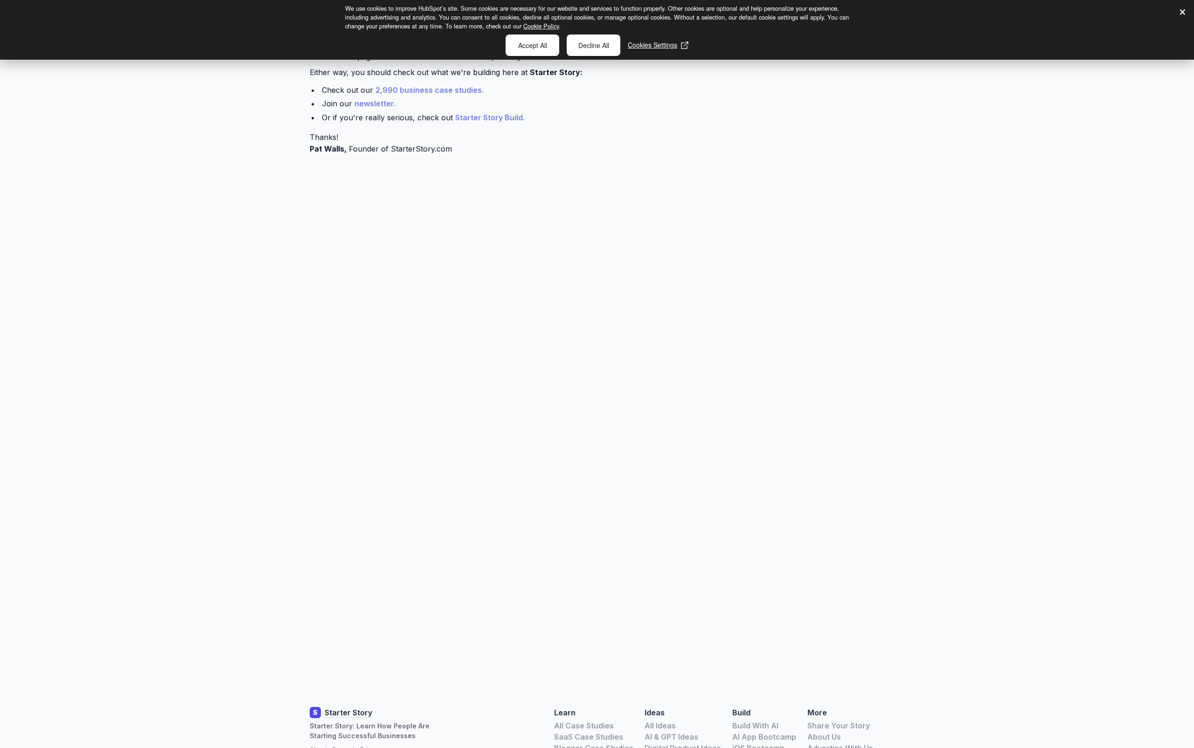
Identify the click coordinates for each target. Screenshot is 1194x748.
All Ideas (660, 725)
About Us (824, 736)
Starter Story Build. (490, 117)
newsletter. (375, 103)
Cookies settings (652, 44)
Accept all (532, 45)
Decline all (593, 45)
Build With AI (755, 725)
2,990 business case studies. (429, 90)
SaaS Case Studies (588, 736)
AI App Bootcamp (764, 736)
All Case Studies (584, 725)
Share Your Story (838, 725)
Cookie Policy (541, 25)
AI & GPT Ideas (671, 736)
